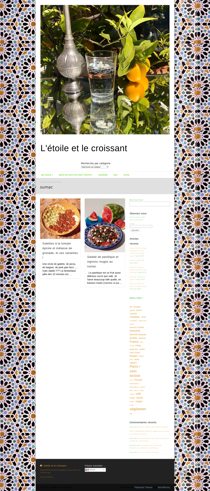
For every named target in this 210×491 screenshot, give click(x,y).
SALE (115, 175)
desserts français (138, 334)
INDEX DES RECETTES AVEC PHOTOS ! (76, 175)
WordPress (164, 487)
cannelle (133, 314)
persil (131, 380)
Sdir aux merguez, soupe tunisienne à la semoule (138, 269)
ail (131, 306)
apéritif (132, 310)
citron (143, 317)
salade (142, 390)
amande (136, 307)
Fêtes (138, 345)
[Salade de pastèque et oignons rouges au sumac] (105, 225)
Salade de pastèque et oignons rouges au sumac (102, 261)
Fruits (132, 346)
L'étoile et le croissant (83, 148)
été (131, 413)
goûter (142, 349)
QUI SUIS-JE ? (47, 175)
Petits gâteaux (134, 387)
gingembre (134, 349)
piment (142, 387)
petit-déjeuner (134, 384)
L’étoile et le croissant (54, 465)
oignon (133, 362)
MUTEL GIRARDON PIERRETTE (141, 431)
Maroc (141, 356)
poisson (136, 390)
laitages (134, 355)
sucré (139, 397)
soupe (132, 398)
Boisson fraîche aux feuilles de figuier (153, 427)
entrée (133, 337)
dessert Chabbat (137, 327)
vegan (139, 401)
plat (131, 390)
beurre (139, 310)
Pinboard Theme (143, 487)
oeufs (136, 359)
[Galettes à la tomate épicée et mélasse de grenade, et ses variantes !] (60, 218)
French (91, 470)
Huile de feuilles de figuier (148, 452)
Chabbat (135, 316)
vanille (132, 402)
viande (132, 405)
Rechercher (136, 199)
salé (138, 393)
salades (132, 394)
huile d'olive (135, 353)
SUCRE (127, 175)
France (134, 341)
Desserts (135, 330)
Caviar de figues (136, 260)
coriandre (133, 321)
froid (141, 342)
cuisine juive (142, 321)
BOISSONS (103, 175)
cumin (132, 324)
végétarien (138, 409)
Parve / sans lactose (135, 371)
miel (131, 359)
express (142, 338)
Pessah (138, 380)
